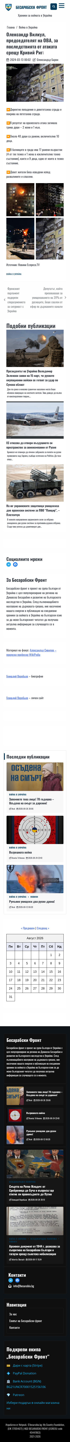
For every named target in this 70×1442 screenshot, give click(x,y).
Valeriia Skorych (18, 1259)
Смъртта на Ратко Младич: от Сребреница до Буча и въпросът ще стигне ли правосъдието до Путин (31, 1190)
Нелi (13, 808)
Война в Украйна (13, 274)
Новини (34, 897)
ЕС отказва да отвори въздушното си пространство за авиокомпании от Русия (31, 445)
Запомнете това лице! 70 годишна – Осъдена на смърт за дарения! (31, 801)
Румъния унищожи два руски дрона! (32, 901)
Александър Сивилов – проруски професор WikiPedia (31, 652)
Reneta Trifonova (18, 857)
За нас (13, 1314)
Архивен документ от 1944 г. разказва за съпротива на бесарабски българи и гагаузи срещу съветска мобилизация (34, 1250)
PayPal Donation (24, 1373)
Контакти (12, 735)
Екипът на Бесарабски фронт (25, 1320)
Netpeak (23, 1425)
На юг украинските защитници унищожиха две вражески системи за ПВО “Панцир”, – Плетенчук (33, 510)
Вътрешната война (20, 852)
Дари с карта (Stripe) (27, 1365)
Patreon (18, 1395)
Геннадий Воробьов (17, 676)
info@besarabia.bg (23, 1286)
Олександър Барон (47, 59)
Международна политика (22, 1182)
